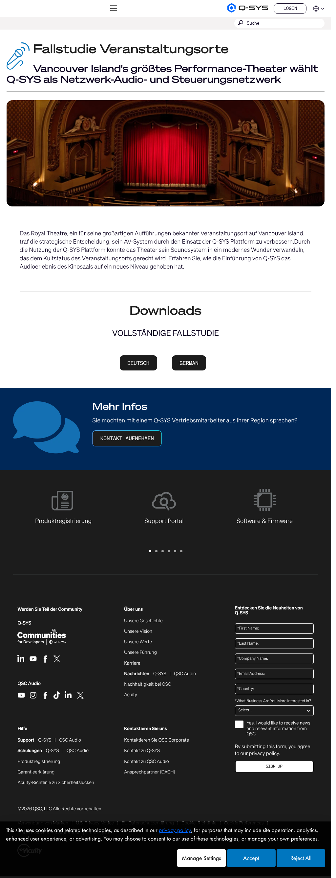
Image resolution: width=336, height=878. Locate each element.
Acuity (130, 695)
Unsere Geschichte (143, 621)
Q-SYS (44, 740)
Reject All (300, 858)
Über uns (133, 609)
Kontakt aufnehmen (127, 438)
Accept (251, 858)
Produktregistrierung (38, 761)
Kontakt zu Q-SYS (142, 750)
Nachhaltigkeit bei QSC (147, 684)
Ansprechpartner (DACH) (149, 772)
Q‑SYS (24, 623)
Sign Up (274, 766)
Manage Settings (201, 858)
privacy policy (264, 753)
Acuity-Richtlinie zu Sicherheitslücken (55, 782)
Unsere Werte (138, 642)
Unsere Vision (138, 631)
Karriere (132, 663)
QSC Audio (29, 685)
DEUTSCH (138, 363)
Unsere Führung (140, 652)
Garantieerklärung (35, 772)
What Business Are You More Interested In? (273, 701)
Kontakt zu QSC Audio (146, 761)
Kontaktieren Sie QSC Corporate (156, 740)
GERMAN (189, 363)
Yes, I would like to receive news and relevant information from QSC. (278, 729)
